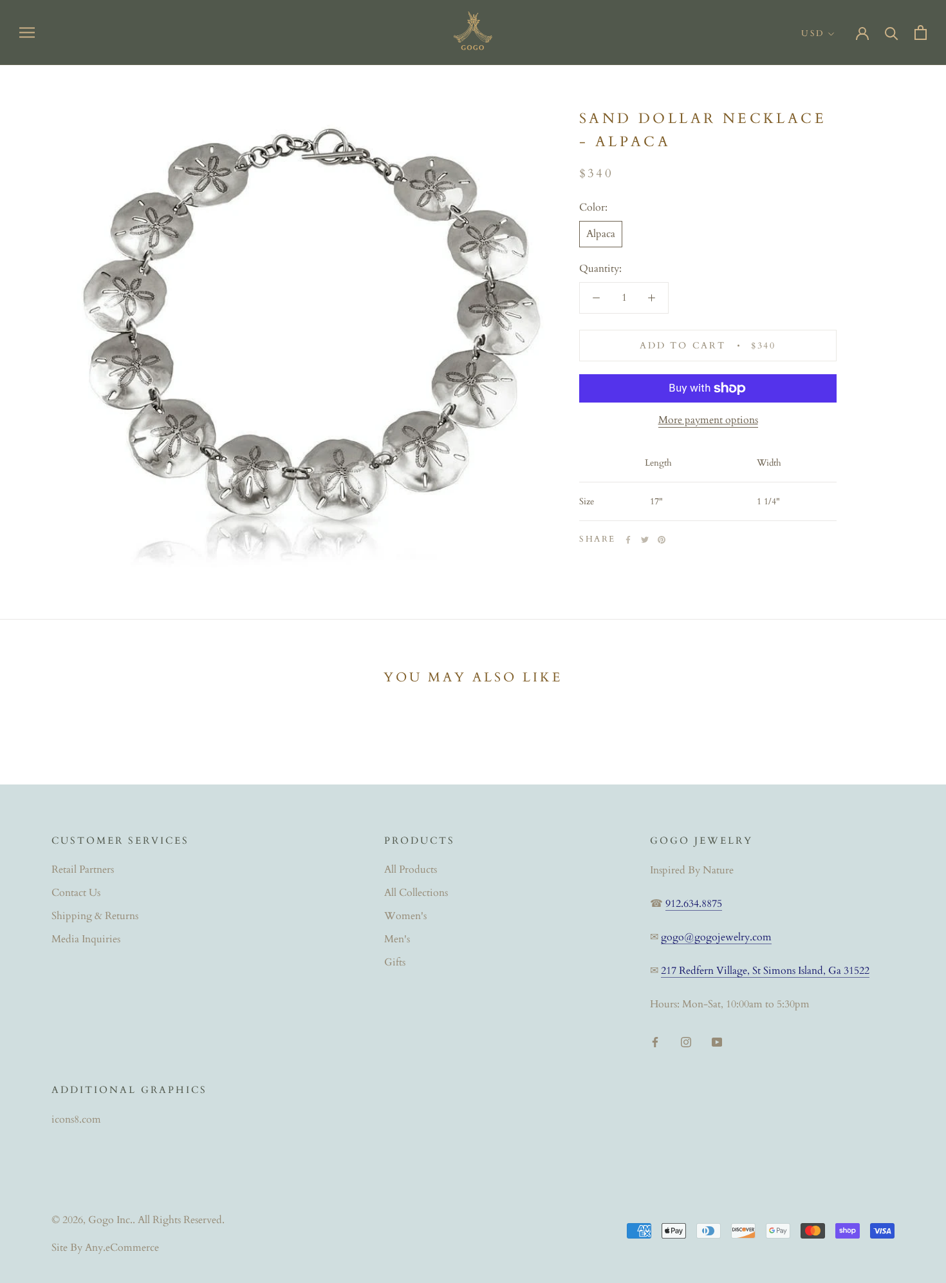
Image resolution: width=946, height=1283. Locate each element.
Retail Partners (82, 869)
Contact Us (75, 893)
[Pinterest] (661, 540)
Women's (405, 916)
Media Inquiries (85, 939)
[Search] (891, 32)
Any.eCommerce (122, 1247)
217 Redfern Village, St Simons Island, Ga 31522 (765, 971)
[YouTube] (717, 1041)
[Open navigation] (27, 32)
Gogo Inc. (110, 1220)
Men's (397, 939)
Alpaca (600, 234)
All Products (410, 869)
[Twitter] (645, 540)
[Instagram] (686, 1041)
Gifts (394, 962)
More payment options (708, 420)
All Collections (416, 893)
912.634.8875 (693, 904)
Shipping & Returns (94, 916)
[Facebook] (628, 540)
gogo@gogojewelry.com (716, 937)
